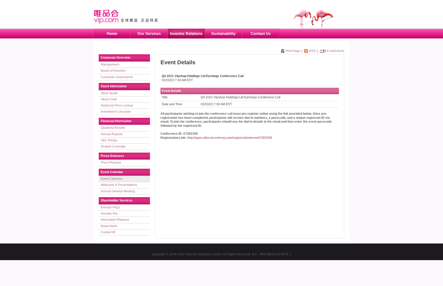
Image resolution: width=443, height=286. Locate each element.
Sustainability (223, 33)
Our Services (149, 33)
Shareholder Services (117, 200)
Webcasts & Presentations (119, 185)
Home (112, 33)
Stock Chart (109, 99)
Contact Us (261, 33)
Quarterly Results (113, 128)
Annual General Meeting (118, 191)
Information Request (115, 219)
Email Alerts (109, 226)
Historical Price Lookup (117, 105)
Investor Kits (109, 213)
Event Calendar (112, 172)
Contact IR (108, 232)
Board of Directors (113, 70)
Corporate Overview (115, 57)
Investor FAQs (110, 207)
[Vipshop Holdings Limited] (134, 16)
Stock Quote (109, 93)
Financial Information (116, 121)
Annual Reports (112, 134)
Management (110, 64)
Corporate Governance (117, 77)
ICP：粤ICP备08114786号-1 (271, 254)
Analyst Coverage (113, 146)
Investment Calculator (116, 111)
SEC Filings (109, 140)
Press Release (111, 162)
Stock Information (114, 86)
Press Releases (112, 156)
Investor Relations (186, 33)
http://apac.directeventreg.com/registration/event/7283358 (229, 138)
